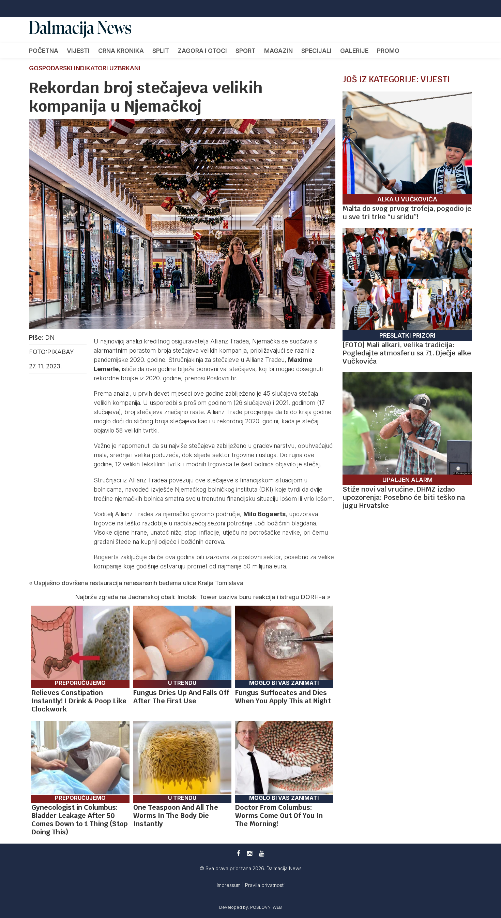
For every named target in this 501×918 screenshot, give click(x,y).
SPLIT (160, 50)
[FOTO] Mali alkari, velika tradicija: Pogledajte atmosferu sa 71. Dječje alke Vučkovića (407, 353)
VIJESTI (78, 50)
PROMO (388, 50)
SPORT (246, 50)
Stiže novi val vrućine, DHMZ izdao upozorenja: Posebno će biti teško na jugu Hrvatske (404, 497)
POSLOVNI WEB (266, 907)
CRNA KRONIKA (121, 50)
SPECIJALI (316, 50)
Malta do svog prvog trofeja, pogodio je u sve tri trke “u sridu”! (407, 212)
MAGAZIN (278, 50)
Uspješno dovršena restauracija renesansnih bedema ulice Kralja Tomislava (138, 583)
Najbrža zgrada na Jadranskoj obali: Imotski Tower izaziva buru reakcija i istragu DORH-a (200, 597)
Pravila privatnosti (265, 885)
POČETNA (43, 50)
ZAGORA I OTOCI (202, 50)
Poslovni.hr (221, 378)
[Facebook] (238, 853)
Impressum (229, 885)
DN (50, 337)
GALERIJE (354, 50)
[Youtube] (262, 853)
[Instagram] (250, 853)
